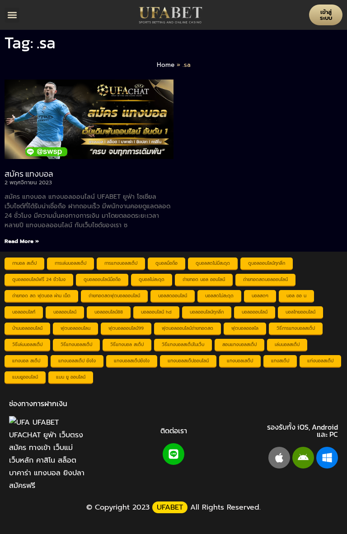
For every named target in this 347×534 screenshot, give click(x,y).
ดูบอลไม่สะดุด (151, 279)
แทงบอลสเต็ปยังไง (132, 360)
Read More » (22, 241)
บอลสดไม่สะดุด (219, 295)
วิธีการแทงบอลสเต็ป (296, 328)
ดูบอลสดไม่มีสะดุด (213, 263)
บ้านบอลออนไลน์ (27, 328)
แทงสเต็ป (280, 360)
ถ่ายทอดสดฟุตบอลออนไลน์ (114, 295)
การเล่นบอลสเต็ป (70, 263)
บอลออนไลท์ (23, 312)
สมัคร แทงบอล (29, 174)
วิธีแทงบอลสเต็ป (76, 344)
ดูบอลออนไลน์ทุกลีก (266, 263)
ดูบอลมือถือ (166, 263)
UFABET (170, 507)
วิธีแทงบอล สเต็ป (127, 344)
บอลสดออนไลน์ (172, 295)
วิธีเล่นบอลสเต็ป (27, 344)
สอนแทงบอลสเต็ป (239, 344)
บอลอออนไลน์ (254, 312)
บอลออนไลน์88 (108, 312)
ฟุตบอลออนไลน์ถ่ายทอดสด (187, 328)
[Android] (303, 457)
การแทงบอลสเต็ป (120, 263)
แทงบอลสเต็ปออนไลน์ (188, 360)
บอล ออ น (296, 295)
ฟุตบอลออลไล (244, 328)
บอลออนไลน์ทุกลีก (207, 312)
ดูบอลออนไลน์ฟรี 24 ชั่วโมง (39, 279)
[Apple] (279, 457)
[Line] (173, 454)
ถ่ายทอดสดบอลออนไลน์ (265, 279)
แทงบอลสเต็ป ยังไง (77, 360)
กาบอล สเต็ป (24, 263)
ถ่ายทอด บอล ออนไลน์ (204, 279)
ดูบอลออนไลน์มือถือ (102, 279)
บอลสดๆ (260, 295)
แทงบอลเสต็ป (240, 360)
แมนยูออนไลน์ (25, 377)
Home (165, 65)
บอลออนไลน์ (64, 312)
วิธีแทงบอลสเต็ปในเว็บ (183, 344)
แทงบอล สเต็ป (26, 360)
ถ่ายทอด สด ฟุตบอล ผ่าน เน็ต (41, 295)
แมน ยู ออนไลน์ (70, 377)
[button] (12, 15)
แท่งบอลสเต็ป (320, 360)
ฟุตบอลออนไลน (75, 328)
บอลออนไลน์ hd (156, 312)
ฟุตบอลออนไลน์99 (126, 328)
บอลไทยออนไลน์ (300, 312)
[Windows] (327, 457)
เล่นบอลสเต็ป (287, 344)
